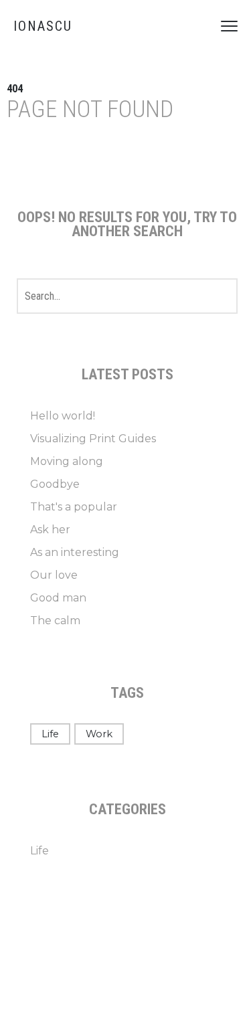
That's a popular (73, 506)
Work (99, 734)
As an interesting (74, 552)
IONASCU (42, 26)
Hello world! (62, 415)
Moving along (66, 461)
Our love (54, 575)
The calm (55, 620)
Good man (58, 597)
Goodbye (55, 484)
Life (50, 734)
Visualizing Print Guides (93, 438)
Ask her (50, 529)
